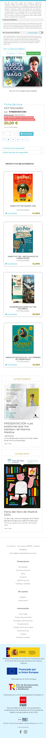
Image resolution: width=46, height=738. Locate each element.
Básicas (21, 53)
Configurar (10, 53)
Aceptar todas (33, 53)
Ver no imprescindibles (14, 49)
